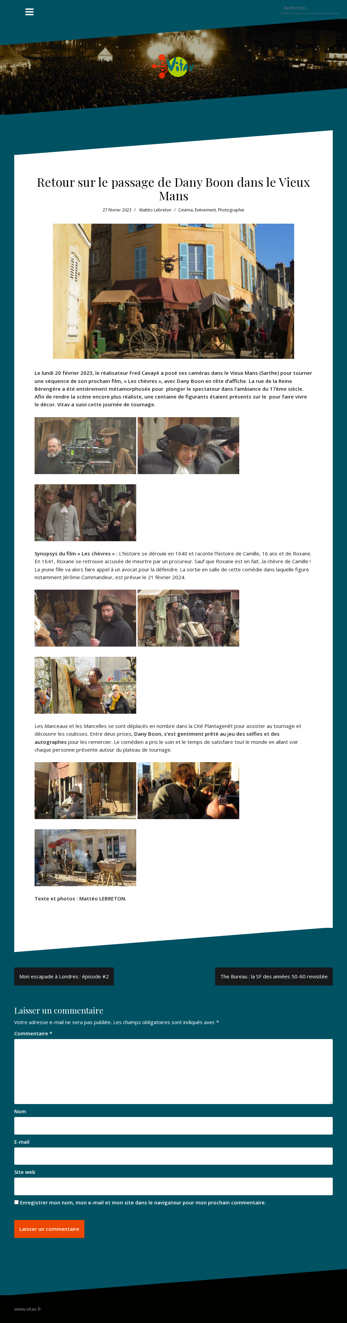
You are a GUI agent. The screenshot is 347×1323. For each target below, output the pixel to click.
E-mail (21, 1141)
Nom (20, 1111)
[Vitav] (174, 66)
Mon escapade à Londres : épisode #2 (64, 976)
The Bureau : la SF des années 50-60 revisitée (274, 976)
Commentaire (33, 1033)
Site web (24, 1171)
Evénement (205, 210)
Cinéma (185, 210)
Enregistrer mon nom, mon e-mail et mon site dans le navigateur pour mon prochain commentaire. (143, 1202)
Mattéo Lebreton (155, 210)
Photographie (231, 210)
